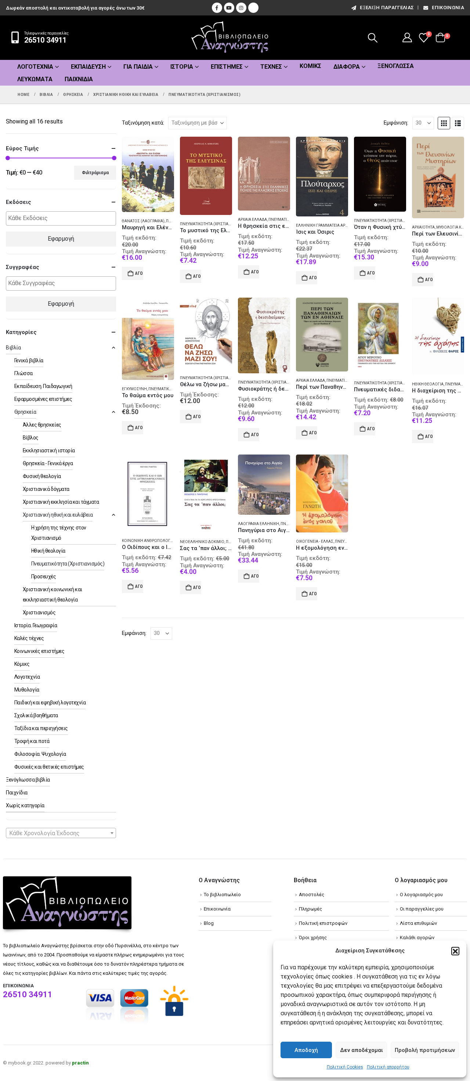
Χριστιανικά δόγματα (46, 489)
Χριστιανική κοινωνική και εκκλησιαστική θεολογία (52, 594)
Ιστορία (181, 66)
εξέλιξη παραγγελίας (387, 7)
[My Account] (407, 37)
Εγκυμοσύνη (134, 389)
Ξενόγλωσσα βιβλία (28, 780)
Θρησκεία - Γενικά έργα (48, 463)
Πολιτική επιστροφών (323, 923)
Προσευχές (43, 576)
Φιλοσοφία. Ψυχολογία (40, 754)
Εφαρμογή (61, 238)
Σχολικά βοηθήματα (36, 715)
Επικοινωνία (448, 7)
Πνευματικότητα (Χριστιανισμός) (212, 224)
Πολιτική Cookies (345, 1067)
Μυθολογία (26, 690)
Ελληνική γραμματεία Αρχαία (325, 225)
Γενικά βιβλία (28, 360)
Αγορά (139, 273)
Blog (209, 923)
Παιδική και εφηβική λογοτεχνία (50, 702)
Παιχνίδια (79, 79)
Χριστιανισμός (39, 612)
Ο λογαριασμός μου (421, 894)
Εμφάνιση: (396, 122)
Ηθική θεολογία (428, 384)
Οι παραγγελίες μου (422, 909)
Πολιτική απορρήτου (388, 1067)
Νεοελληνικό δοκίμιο (202, 542)
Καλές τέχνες (29, 638)
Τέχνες (271, 66)
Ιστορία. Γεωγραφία (35, 625)
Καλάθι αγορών (417, 937)
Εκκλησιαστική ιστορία (49, 450)
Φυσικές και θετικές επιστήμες (49, 767)
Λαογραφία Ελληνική (258, 524)
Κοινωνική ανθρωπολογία (148, 541)
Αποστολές (311, 894)
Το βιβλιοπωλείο (222, 894)
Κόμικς (310, 65)
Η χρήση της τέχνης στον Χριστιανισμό (58, 533)
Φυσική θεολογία (42, 476)
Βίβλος (31, 438)
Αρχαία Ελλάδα (252, 220)
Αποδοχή (306, 1050)
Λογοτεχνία (35, 66)
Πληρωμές (310, 909)
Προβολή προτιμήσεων (425, 1050)
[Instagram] (241, 8)
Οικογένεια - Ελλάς (314, 541)
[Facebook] (217, 8)
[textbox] (63, 218)
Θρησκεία (25, 412)
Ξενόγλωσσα (395, 65)
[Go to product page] (148, 174)
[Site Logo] (229, 37)
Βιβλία (13, 348)
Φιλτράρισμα (95, 172)
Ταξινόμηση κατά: (143, 122)
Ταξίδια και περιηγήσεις (41, 728)
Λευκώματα (35, 79)
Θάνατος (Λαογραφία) (143, 221)
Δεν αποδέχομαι (361, 1050)
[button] (455, 951)
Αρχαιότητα (423, 227)
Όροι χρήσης (313, 937)
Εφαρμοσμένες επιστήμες (43, 399)
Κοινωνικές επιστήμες (39, 651)
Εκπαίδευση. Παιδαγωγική (43, 386)
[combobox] (61, 833)
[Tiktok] (253, 8)
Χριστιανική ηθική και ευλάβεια (58, 515)
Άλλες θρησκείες (42, 425)
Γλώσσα (23, 373)
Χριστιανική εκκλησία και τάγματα (61, 502)
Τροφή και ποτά (31, 741)
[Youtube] (229, 8)
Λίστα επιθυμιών (418, 923)
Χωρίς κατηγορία (25, 805)
